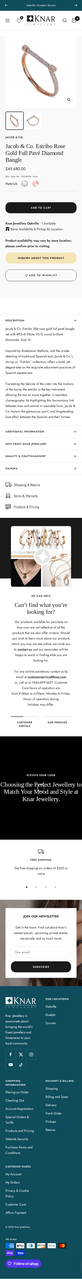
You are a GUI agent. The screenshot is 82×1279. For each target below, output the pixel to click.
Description (15, 320)
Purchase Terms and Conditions (19, 1150)
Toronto (51, 1023)
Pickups (11, 468)
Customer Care (15, 1204)
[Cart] (74, 20)
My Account (13, 1174)
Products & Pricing (26, 507)
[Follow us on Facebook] (10, 1054)
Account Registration (19, 1108)
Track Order (54, 1113)
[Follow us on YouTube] (10, 1065)
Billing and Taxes (57, 1096)
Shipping (52, 1088)
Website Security (16, 1139)
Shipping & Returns (27, 484)
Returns (50, 1130)
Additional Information (24, 431)
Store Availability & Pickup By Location (36, 229)
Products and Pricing (19, 1130)
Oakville (51, 1006)
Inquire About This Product (41, 258)
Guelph (50, 1015)
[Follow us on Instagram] (31, 1054)
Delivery (51, 1105)
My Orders (12, 1182)
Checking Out (14, 1100)
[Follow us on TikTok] (21, 1065)
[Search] (64, 20)
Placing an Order (17, 1092)
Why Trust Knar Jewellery (26, 444)
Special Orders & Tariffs (17, 1120)
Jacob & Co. (14, 137)
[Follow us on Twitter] (21, 1054)
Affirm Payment (15, 1212)
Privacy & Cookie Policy (17, 1193)
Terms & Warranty (26, 496)
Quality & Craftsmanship (25, 456)
